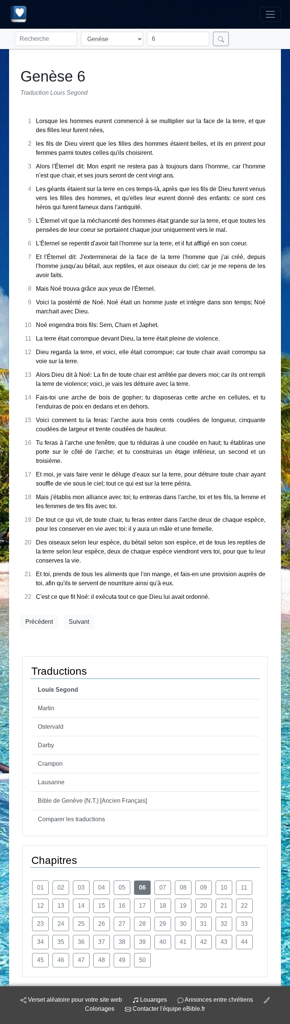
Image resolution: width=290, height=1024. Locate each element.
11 (244, 887)
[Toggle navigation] (270, 14)
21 (224, 905)
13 (60, 905)
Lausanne (51, 782)
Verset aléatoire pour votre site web (74, 999)
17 (142, 905)
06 (142, 887)
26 (101, 924)
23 (40, 924)
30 (183, 924)
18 (162, 905)
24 (60, 924)
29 (162, 924)
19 (183, 905)
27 (122, 924)
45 (40, 960)
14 (81, 905)
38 (122, 942)
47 (81, 960)
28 (142, 924)
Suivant (79, 621)
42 (203, 942)
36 (81, 942)
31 (203, 924)
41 (183, 942)
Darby (46, 745)
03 (81, 887)
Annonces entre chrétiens (219, 999)
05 (122, 887)
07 (162, 887)
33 (244, 924)
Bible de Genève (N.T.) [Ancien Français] (92, 800)
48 (101, 960)
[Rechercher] (221, 39)
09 (203, 887)
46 (60, 960)
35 (60, 942)
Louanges (153, 999)
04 (101, 887)
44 (244, 942)
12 (40, 905)
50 (142, 960)
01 (40, 887)
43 (224, 942)
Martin (46, 708)
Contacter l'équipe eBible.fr (168, 1008)
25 (81, 924)
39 (142, 942)
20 (203, 905)
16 (122, 905)
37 (101, 942)
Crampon (50, 763)
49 (122, 960)
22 (244, 905)
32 (224, 924)
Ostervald (50, 726)
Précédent (39, 621)
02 (60, 887)
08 (183, 887)
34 (40, 942)
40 (162, 942)
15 (101, 905)
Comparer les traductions (71, 819)
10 (224, 887)
